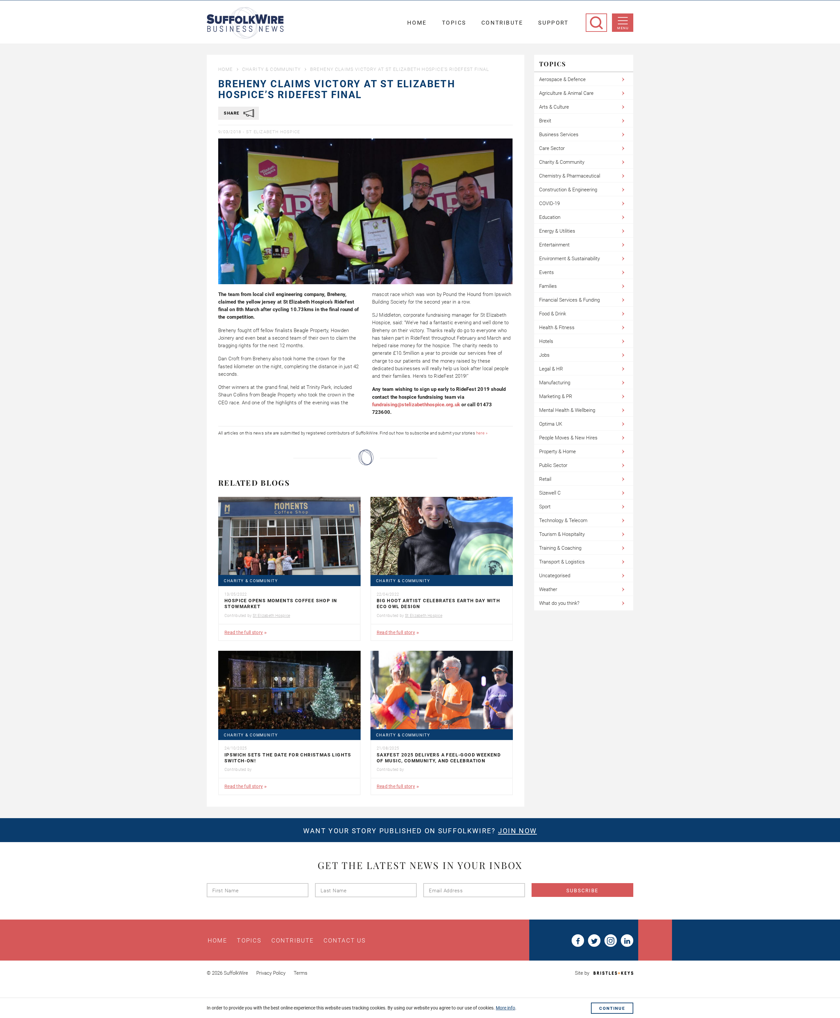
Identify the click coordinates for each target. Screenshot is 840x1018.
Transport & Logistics (562, 562)
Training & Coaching (560, 548)
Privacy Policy (270, 973)
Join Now (517, 831)
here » (482, 433)
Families (548, 286)
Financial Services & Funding (569, 300)
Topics (454, 22)
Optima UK (550, 424)
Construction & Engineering (568, 190)
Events (546, 272)
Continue (612, 1008)
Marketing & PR (555, 396)
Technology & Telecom (563, 520)
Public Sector (553, 465)
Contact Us (345, 940)
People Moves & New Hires (568, 438)
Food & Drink (552, 314)
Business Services (558, 135)
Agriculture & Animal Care (566, 93)
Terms (300, 973)
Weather (548, 589)
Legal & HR (551, 369)
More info (505, 1007)
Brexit (545, 121)
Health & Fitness (557, 327)
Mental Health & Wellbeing (567, 410)
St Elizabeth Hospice (273, 131)
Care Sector (552, 148)
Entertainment (554, 245)
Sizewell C (550, 493)
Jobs (544, 355)
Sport (545, 507)
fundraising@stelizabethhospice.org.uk (416, 405)
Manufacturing (554, 383)
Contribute (502, 22)
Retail (545, 479)
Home (417, 22)
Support (553, 22)
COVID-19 (549, 203)
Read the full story (243, 632)
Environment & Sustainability (569, 259)
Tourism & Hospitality (562, 534)
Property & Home (557, 452)
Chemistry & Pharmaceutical (569, 176)
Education (549, 217)
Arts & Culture (554, 107)
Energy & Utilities (557, 231)
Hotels (546, 341)
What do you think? (559, 603)
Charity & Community (271, 69)
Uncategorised (554, 576)
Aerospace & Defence (562, 79)
